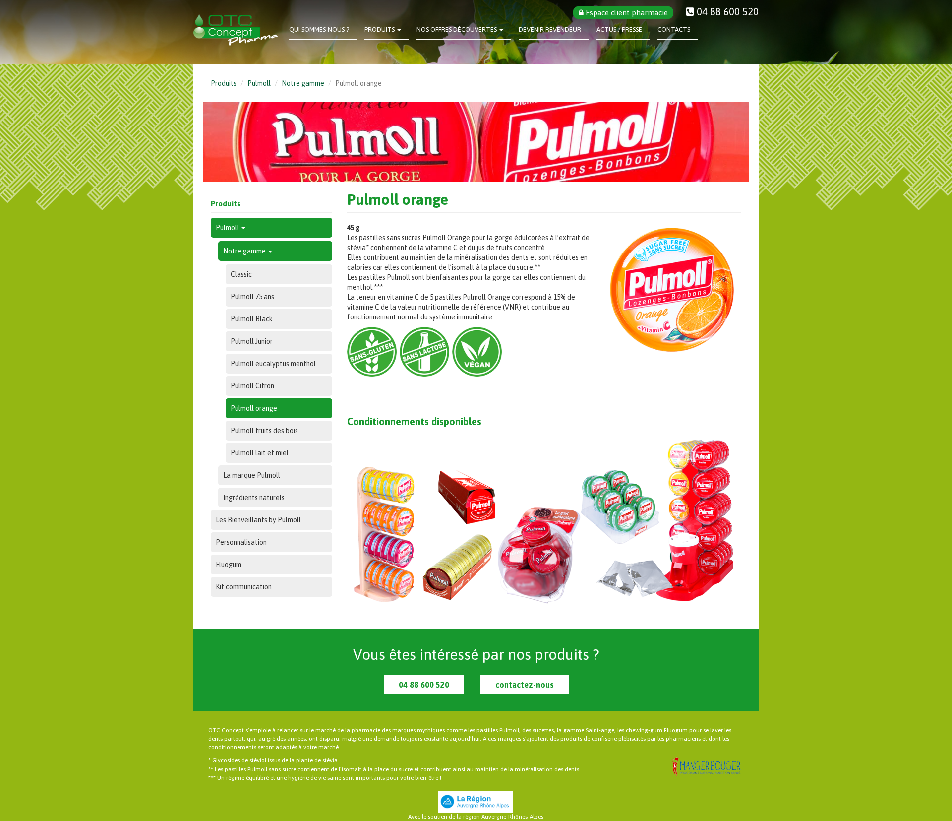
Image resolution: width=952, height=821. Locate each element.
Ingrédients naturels (254, 498)
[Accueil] (239, 30)
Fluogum (228, 564)
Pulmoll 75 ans (252, 297)
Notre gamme (303, 83)
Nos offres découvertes (457, 29)
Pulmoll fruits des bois (264, 431)
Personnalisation (241, 542)
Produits (380, 29)
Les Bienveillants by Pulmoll (258, 520)
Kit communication (244, 587)
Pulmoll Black (252, 319)
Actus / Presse (619, 29)
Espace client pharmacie (626, 12)
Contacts (673, 29)
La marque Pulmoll (251, 475)
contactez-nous (524, 684)
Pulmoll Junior (252, 341)
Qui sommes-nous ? (319, 29)
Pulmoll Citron (252, 386)
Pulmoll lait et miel (260, 453)
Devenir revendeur (550, 29)
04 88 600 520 (424, 684)
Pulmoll (259, 83)
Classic (241, 274)
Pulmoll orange (254, 408)
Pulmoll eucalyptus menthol (273, 364)
